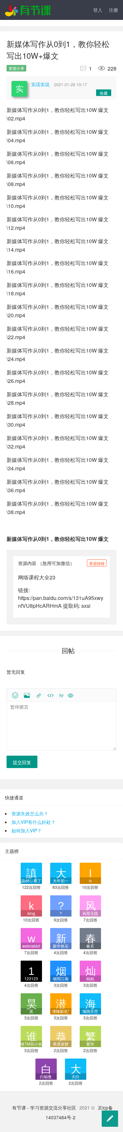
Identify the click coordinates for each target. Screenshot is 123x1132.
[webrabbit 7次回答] (31, 938)
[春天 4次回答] (90, 938)
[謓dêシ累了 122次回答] (31, 872)
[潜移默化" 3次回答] (61, 1003)
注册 (113, 10)
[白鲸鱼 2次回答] (46, 1068)
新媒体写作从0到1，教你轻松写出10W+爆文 (58, 49)
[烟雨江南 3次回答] (61, 970)
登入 (97, 10)
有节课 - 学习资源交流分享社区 (44, 1107)
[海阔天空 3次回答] (90, 1003)
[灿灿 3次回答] (90, 970)
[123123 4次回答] (31, 970)
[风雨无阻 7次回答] (90, 905)
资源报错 (97, 563)
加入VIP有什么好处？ (33, 822)
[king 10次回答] (31, 905)
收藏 (104, 93)
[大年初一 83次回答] (61, 872)
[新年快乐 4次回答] (61, 938)
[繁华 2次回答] (90, 1036)
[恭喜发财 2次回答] (61, 1036)
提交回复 (22, 762)
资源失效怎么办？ (29, 813)
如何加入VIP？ (26, 830)
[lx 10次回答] (90, 872)
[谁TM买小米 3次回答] (31, 1036)
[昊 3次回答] (31, 1003)
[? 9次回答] (61, 905)
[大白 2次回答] (75, 1068)
